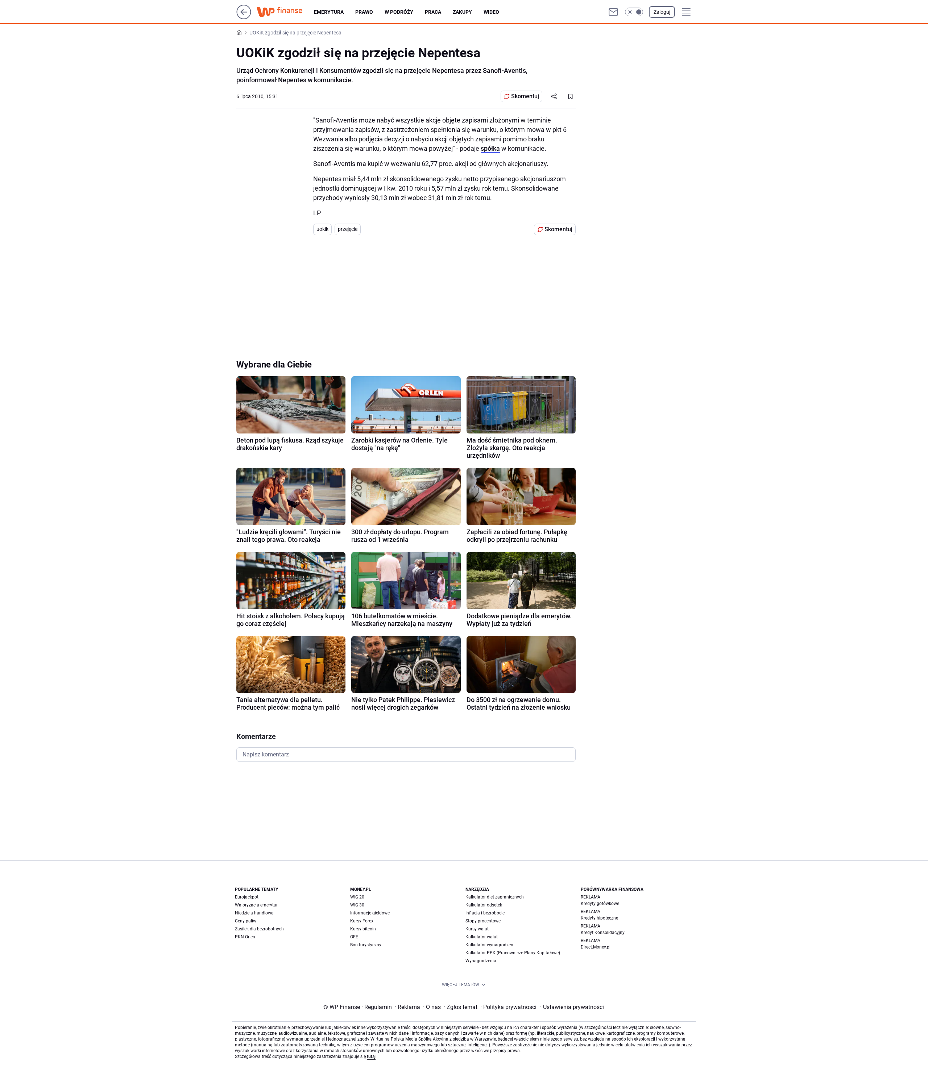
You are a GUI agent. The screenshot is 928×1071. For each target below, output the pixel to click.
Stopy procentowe (483, 920)
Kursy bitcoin (363, 928)
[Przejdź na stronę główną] (243, 17)
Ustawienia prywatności (572, 1007)
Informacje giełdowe (370, 913)
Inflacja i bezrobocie (485, 913)
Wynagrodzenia (480, 960)
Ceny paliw (245, 920)
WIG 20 (357, 897)
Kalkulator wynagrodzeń (489, 944)
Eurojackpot (246, 897)
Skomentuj (525, 96)
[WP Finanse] (285, 12)
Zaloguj (662, 12)
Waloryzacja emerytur (256, 905)
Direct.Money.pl (595, 947)
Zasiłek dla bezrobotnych (259, 928)
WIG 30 (357, 905)
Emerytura (329, 12)
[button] (634, 12)
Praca (433, 12)
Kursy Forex (361, 920)
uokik (322, 229)
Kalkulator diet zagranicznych (494, 897)
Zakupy (462, 12)
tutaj (371, 1056)
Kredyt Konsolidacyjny (603, 932)
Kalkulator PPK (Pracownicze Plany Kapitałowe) (512, 952)
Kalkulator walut (481, 936)
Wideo (491, 12)
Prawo (364, 12)
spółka (490, 148)
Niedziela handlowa (254, 913)
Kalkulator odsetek (483, 905)
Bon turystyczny (365, 944)
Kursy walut (477, 928)
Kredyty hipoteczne (599, 918)
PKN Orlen (245, 936)
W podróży (399, 12)
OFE (354, 936)
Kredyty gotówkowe (600, 903)
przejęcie (347, 229)
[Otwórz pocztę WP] (613, 12)
